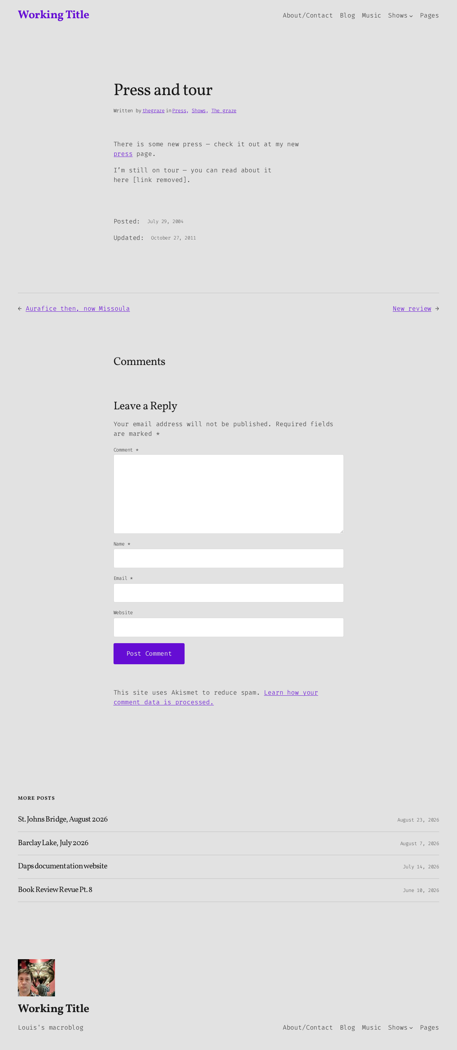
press (123, 153)
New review (412, 308)
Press (179, 110)
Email (123, 578)
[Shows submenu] (411, 16)
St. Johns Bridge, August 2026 (62, 819)
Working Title (53, 15)
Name (122, 544)
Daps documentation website (62, 866)
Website (123, 612)
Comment (126, 450)
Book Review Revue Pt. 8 (55, 890)
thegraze (153, 110)
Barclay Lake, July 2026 (53, 843)
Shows (199, 110)
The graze (223, 110)
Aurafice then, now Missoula (78, 308)
